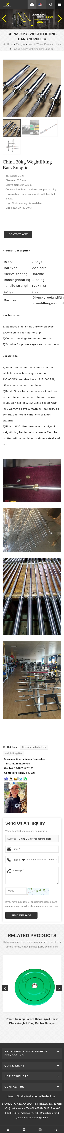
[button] (29, 25)
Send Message (21, 915)
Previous (5, 988)
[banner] (32, 18)
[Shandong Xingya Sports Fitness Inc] (7, 4)
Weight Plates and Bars (48, 44)
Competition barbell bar (34, 747)
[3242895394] (11, 779)
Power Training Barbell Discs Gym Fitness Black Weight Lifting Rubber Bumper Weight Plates (32, 1021)
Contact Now (18, 234)
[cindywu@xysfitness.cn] (6, 779)
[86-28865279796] (25, 779)
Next (59, 988)
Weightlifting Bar (13, 753)
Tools (31, 44)
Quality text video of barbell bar (36, 1096)
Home (10, 44)
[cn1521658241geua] (20, 779)
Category (20, 44)
